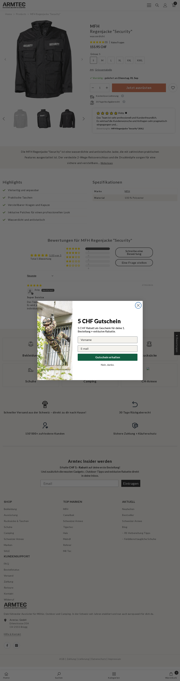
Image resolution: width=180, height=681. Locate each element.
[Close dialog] (138, 305)
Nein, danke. (107, 364)
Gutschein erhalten (107, 357)
